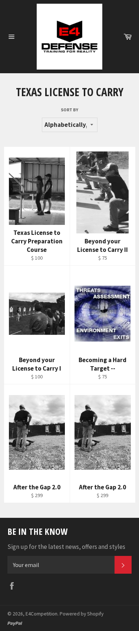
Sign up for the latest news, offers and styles (66, 547)
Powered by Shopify (81, 614)
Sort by (69, 109)
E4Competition (41, 614)
